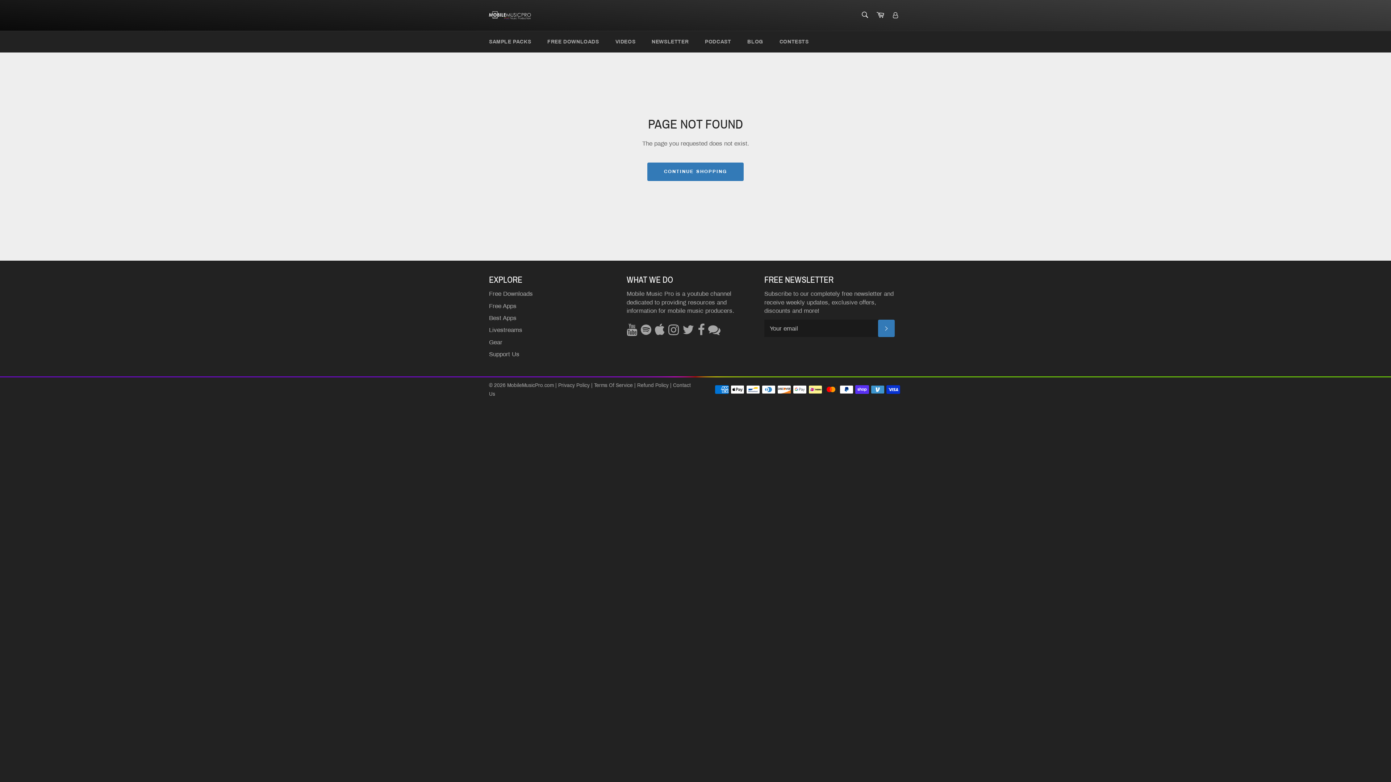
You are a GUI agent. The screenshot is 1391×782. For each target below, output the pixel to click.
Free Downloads (573, 42)
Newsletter (670, 42)
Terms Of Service (613, 385)
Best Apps (503, 318)
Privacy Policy (574, 385)
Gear (495, 342)
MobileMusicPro (525, 385)
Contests (794, 42)
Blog (755, 42)
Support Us (504, 354)
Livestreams (505, 330)
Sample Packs (510, 42)
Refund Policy (653, 385)
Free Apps (503, 306)
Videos (625, 42)
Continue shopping (695, 171)
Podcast (718, 42)
